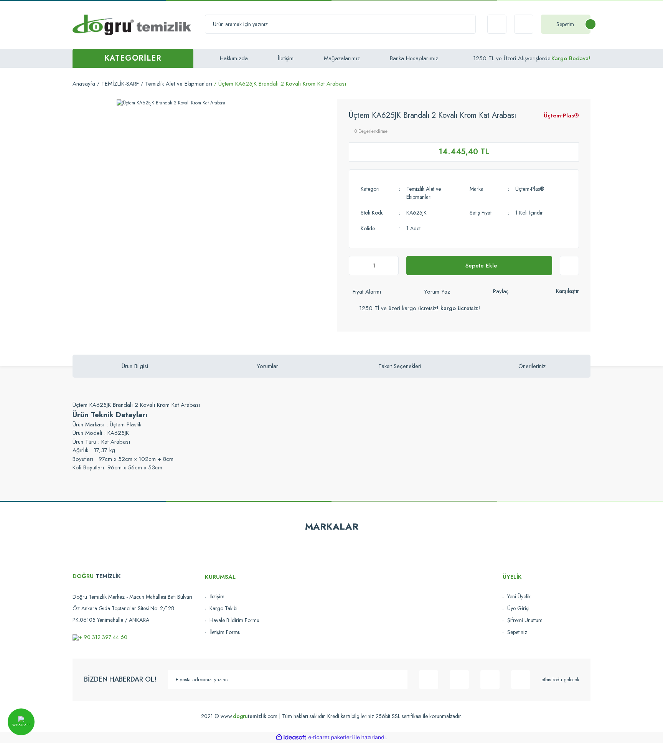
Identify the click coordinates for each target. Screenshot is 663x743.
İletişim (286, 58)
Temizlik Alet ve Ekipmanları (423, 193)
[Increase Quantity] (390, 265)
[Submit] (397, 679)
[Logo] (132, 24)
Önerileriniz (532, 366)
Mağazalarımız (342, 58)
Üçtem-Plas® (561, 115)
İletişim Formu (225, 632)
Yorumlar (267, 366)
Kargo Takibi (223, 608)
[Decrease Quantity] (356, 265)
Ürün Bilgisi (135, 366)
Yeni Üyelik (519, 596)
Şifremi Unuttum (525, 620)
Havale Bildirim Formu (234, 620)
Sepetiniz (517, 632)
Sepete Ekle (481, 265)
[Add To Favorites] (569, 265)
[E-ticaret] (330, 737)
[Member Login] (523, 24)
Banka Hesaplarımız (414, 58)
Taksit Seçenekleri (399, 366)
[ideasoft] (291, 737)
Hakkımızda (234, 58)
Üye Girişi (518, 608)
